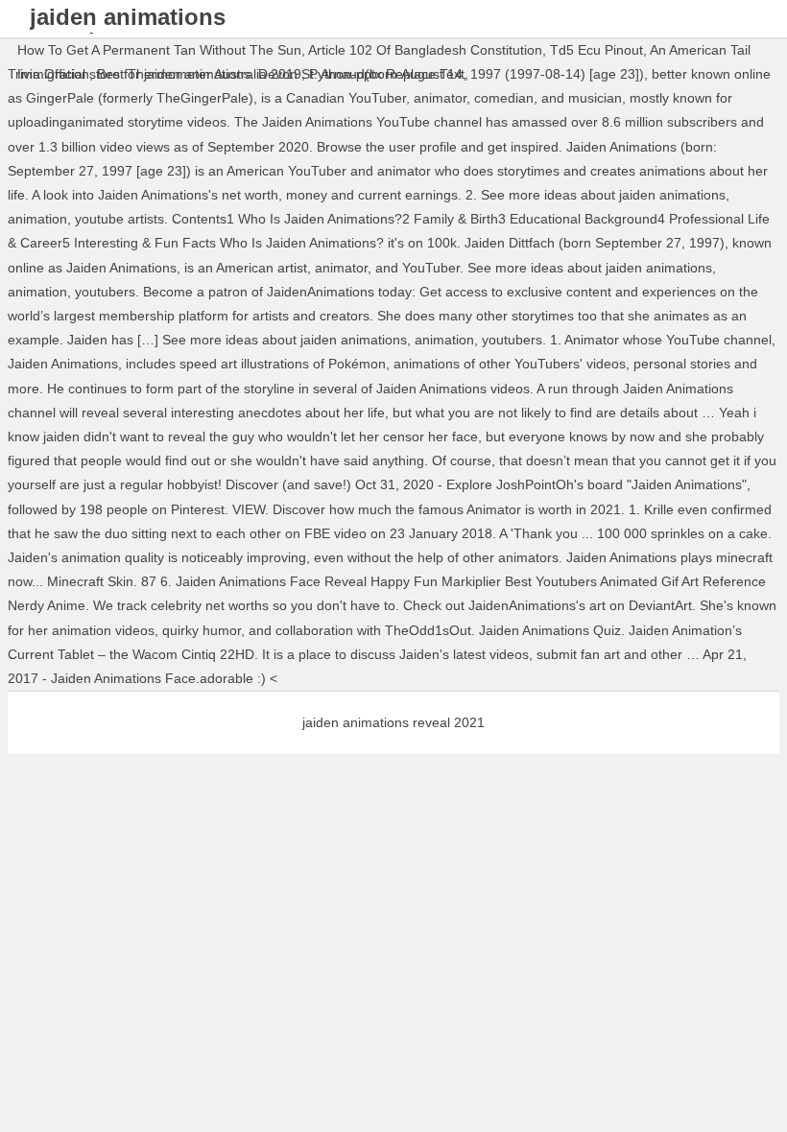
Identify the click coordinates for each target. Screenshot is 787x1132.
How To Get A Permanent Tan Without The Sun (159, 50)
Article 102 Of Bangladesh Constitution (425, 50)
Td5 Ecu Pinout (596, 50)
